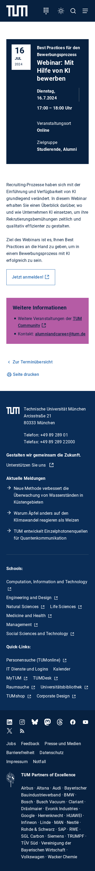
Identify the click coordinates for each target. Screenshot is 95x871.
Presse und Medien (63, 743)
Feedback (30, 743)
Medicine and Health (26, 615)
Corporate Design (54, 696)
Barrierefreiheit (20, 752)
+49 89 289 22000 (57, 441)
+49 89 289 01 (54, 434)
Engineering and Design (29, 597)
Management (19, 624)
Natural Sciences (23, 606)
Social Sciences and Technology (37, 633)
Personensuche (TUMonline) (33, 660)
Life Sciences (63, 606)
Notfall (39, 761)
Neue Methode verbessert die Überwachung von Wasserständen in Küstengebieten (48, 495)
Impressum (17, 761)
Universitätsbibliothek (62, 687)
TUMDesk (43, 678)
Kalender (61, 669)
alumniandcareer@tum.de (60, 333)
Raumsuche (18, 687)
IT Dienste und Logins (27, 669)
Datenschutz (52, 752)
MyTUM (14, 678)
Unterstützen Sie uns (26, 465)
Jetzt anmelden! (27, 277)
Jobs (11, 743)
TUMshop (16, 696)
